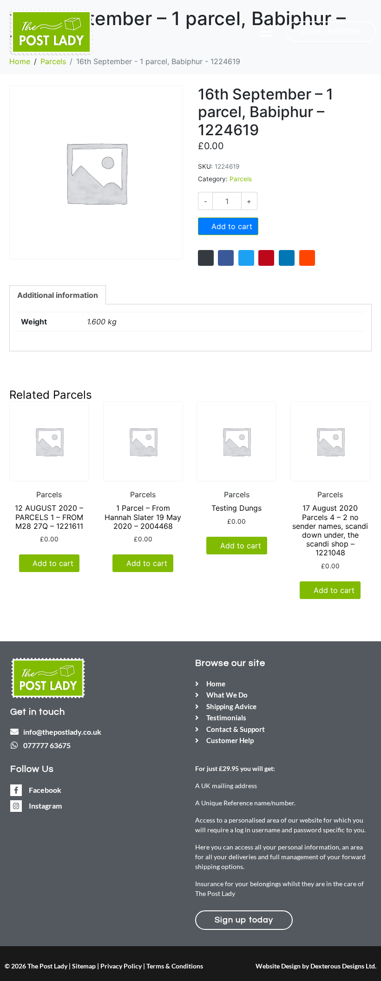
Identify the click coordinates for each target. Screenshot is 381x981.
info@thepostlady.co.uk (62, 731)
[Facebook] (16, 790)
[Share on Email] (206, 258)
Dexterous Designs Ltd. (343, 966)
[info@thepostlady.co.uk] (14, 731)
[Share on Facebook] (226, 258)
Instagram (45, 805)
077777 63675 (47, 745)
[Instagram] (16, 806)
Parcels (241, 179)
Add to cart (231, 226)
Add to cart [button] (53, 563)
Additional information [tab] (57, 295)
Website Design (278, 966)
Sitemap (84, 966)
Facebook (45, 789)
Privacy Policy (121, 966)
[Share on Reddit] (307, 258)
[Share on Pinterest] (266, 258)
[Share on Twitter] (246, 258)
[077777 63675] (14, 745)
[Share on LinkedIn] (287, 258)
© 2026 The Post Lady (36, 966)
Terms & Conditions (174, 966)
